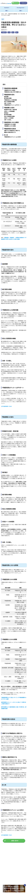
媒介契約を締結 (7, 98)
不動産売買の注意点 (10, 129)
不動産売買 (4, 32)
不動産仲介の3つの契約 (9, 90)
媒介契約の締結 (7, 114)
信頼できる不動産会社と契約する (12, 130)
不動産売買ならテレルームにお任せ (12, 137)
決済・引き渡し (7, 103)
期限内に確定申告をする (10, 132)
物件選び (6, 113)
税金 (13, 32)
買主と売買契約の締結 (9, 101)
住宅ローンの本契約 (9, 118)
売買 (6, 10)
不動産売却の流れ (9, 95)
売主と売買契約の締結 (9, 116)
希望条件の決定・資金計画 (10, 109)
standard (6, 7)
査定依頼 (6, 96)
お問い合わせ (16, 2)
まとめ (6, 135)
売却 (9, 32)
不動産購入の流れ (9, 108)
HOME (2, 13)
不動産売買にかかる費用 (11, 122)
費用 (17, 32)
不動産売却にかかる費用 (10, 124)
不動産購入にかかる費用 (10, 126)
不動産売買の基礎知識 (10, 88)
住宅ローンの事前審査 (9, 111)
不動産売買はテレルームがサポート (12, 105)
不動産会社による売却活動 (10, 100)
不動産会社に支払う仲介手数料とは (12, 92)
